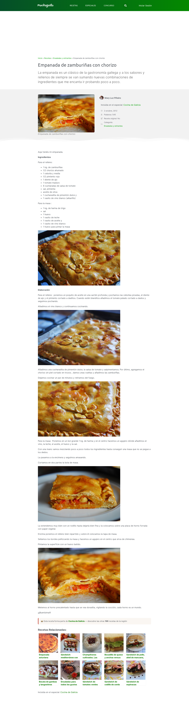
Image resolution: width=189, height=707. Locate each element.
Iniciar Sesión (145, 5)
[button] (125, 5)
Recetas (74, 5)
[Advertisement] (94, 30)
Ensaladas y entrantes (62, 58)
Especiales (90, 5)
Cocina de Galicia (132, 105)
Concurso (109, 5)
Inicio (40, 58)
